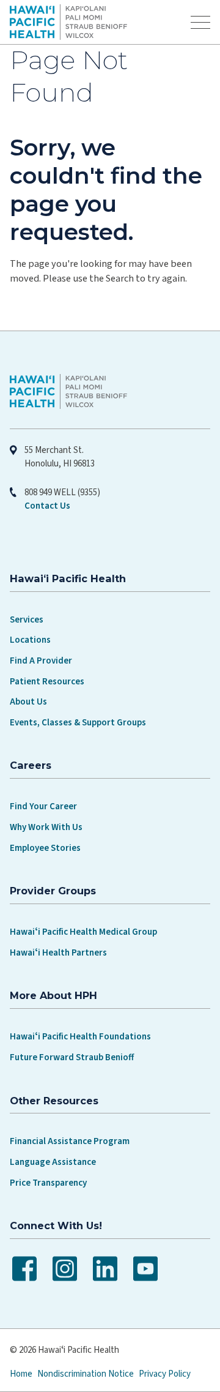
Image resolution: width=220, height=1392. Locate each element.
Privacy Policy (165, 1374)
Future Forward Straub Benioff (72, 1057)
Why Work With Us (46, 827)
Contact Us (47, 506)
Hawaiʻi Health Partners (58, 952)
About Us (28, 701)
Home (21, 1374)
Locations (30, 640)
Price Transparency (48, 1183)
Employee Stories (45, 848)
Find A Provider (41, 660)
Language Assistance (53, 1162)
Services (26, 619)
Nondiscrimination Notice (85, 1374)
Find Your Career (43, 806)
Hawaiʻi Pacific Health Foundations (80, 1036)
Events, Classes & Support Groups (78, 722)
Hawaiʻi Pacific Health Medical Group (83, 932)
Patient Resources (47, 681)
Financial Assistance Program (70, 1141)
